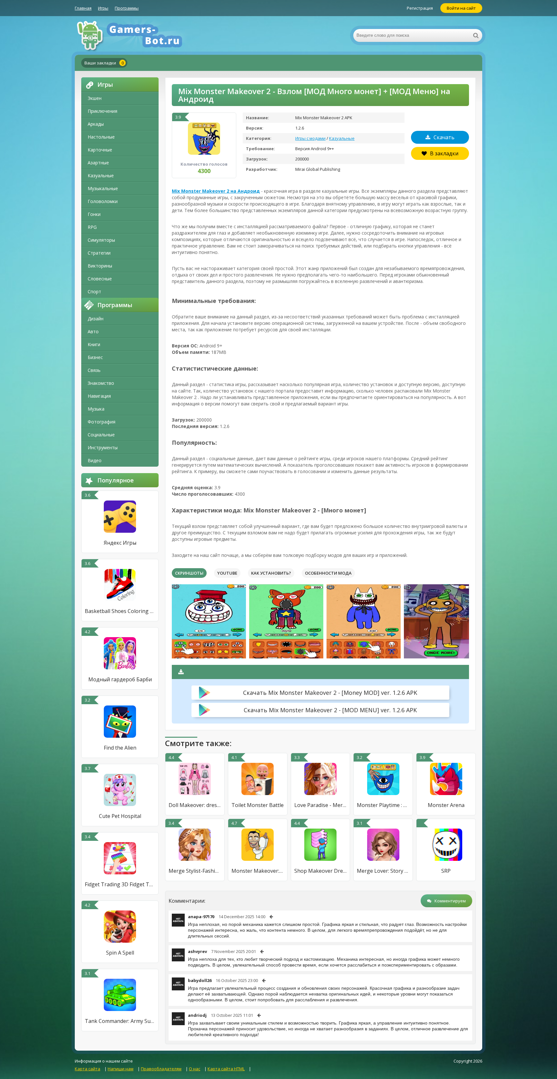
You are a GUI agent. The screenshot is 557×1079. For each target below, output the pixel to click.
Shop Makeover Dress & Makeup (320, 870)
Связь (94, 370)
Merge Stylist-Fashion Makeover (195, 870)
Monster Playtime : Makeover (383, 805)
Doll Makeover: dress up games (195, 805)
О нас (194, 1069)
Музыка (96, 409)
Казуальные (101, 175)
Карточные (100, 150)
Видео (95, 460)
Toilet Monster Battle (257, 805)
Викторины (100, 266)
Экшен (95, 98)
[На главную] (139, 35)
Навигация (99, 396)
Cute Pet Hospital (120, 816)
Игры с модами (310, 138)
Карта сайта (87, 1069)
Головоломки (103, 201)
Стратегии (99, 253)
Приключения (102, 111)
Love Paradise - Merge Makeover (320, 805)
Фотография (101, 422)
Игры (103, 8)
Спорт (94, 291)
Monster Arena (446, 805)
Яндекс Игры (120, 542)
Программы (127, 8)
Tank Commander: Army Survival (120, 1021)
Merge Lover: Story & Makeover (383, 870)
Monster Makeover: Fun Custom (257, 870)
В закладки (444, 153)
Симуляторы (101, 240)
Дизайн (95, 319)
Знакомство (101, 383)
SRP (446, 870)
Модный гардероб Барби (120, 679)
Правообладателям (161, 1069)
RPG (92, 227)
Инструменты (103, 447)
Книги (94, 344)
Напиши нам (120, 1069)
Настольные (101, 137)
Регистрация (420, 8)
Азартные (98, 163)
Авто (93, 331)
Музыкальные (103, 188)
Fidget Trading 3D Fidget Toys (120, 884)
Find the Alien (120, 747)
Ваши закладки (104, 63)
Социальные (101, 435)
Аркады (96, 124)
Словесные (100, 279)
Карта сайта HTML (226, 1069)
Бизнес (95, 357)
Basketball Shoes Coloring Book (120, 611)
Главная (83, 8)
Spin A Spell (120, 952)
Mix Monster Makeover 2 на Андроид (216, 191)
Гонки (94, 214)
